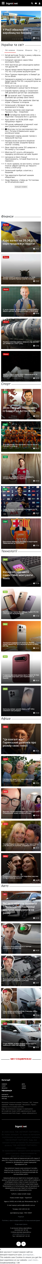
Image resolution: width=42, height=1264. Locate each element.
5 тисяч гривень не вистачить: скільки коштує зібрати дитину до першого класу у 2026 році (22, 166)
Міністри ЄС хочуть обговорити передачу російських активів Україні (21, 153)
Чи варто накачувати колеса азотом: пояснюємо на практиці (17, 947)
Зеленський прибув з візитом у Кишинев (19, 171)
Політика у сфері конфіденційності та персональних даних (21, 1220)
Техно (24, 1086)
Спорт (4, 1086)
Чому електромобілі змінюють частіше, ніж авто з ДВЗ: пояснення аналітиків (19, 979)
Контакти (5, 1094)
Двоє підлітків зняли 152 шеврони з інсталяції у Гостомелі (21, 148)
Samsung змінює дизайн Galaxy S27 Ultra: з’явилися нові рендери (19, 709)
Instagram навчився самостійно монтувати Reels (19, 61)
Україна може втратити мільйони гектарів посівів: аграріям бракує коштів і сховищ (20, 143)
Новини (4, 1084)
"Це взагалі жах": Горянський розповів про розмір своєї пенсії (19, 96)
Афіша (24, 1088)
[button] (3, 25)
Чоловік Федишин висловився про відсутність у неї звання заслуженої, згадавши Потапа (20, 844)
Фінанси (4, 1088)
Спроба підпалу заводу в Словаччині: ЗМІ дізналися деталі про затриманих (21, 92)
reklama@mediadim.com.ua (21, 1234)
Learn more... (33, 1260)
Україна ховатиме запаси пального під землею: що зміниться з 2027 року (21, 342)
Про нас (4, 1098)
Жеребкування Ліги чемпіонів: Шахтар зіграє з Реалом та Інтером (22, 101)
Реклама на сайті (7, 1096)
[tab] (10, 50)
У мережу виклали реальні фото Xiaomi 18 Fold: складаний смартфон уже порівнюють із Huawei (21, 676)
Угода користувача (21, 1224)
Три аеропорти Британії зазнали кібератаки (19, 176)
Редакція (21, 1216)
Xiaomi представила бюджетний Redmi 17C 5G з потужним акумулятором (22, 70)
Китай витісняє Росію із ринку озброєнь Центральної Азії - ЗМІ (23, 56)
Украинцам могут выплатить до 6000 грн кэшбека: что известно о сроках (19, 31)
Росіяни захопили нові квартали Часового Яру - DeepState (19, 111)
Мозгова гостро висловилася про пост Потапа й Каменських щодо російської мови (21, 131)
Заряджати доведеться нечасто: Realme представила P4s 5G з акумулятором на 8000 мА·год (23, 81)
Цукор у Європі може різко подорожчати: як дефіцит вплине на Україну (20, 375)
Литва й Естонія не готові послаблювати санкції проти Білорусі (21, 87)
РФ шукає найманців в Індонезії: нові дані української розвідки (21, 125)
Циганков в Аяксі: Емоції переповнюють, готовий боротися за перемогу (21, 159)
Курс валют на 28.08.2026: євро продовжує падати (19, 120)
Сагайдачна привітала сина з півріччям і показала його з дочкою (21, 116)
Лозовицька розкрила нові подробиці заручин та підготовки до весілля (20, 877)
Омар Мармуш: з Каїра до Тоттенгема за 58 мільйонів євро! (22, 181)
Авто (23, 1084)
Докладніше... (29, 1254)
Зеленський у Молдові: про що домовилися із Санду (18, 106)
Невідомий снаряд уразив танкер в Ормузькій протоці (21, 137)
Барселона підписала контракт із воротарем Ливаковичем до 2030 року (20, 542)
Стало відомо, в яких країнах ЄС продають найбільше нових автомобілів (19, 1044)
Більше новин (21, 187)
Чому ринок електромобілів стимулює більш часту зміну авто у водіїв (20, 1012)
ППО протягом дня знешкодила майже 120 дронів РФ (22, 66)
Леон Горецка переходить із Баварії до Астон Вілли (22, 75)
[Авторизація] (39, 3)
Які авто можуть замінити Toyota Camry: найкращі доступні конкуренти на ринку (20, 908)
